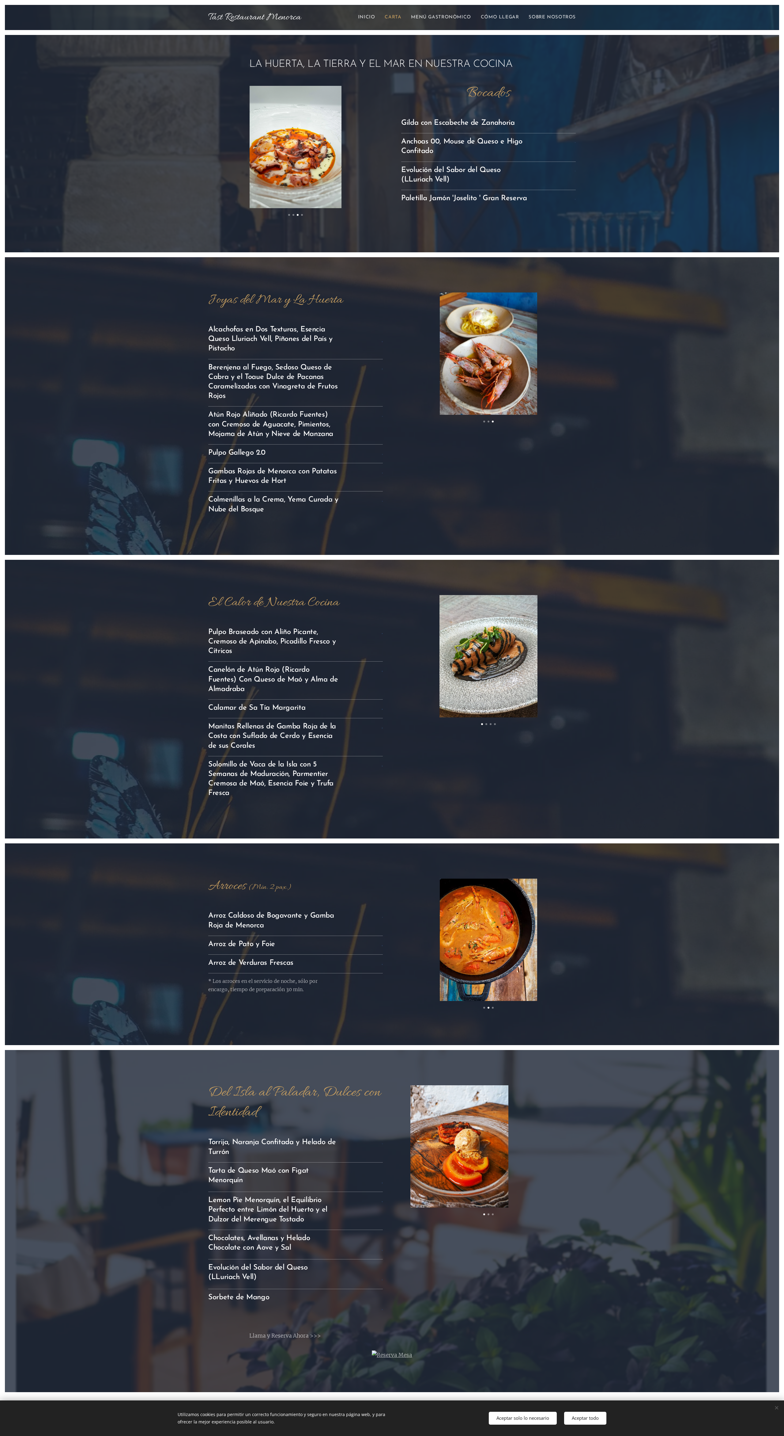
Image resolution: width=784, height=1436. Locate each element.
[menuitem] (368, 17)
